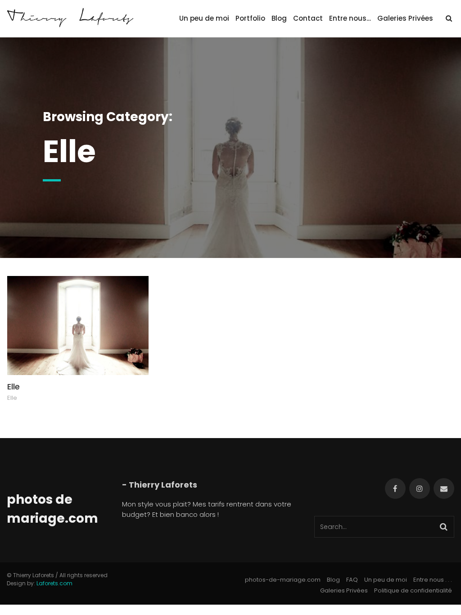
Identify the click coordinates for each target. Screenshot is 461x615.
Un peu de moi (204, 18)
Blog (279, 18)
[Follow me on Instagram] (419, 488)
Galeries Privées (405, 18)
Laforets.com (54, 583)
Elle (13, 386)
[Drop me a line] (444, 488)
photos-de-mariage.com (283, 579)
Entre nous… (350, 18)
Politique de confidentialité (413, 590)
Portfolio (250, 18)
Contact (308, 18)
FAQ (352, 579)
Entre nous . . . (432, 579)
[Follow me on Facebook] (395, 488)
